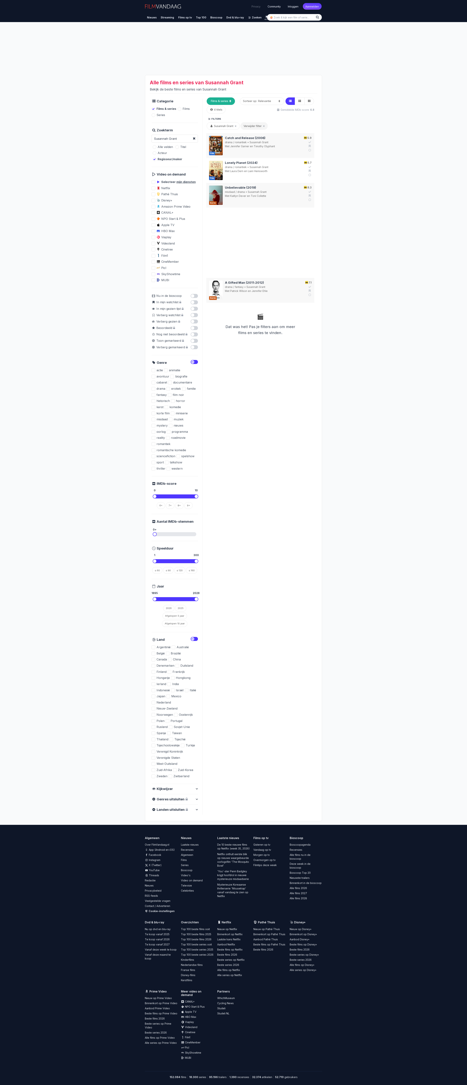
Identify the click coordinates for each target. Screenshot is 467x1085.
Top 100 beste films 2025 (196, 934)
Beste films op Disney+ (303, 944)
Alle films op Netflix (228, 970)
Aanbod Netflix (226, 944)
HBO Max (190, 1016)
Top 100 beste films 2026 (196, 939)
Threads (153, 875)
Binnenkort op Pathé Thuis (269, 934)
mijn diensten (186, 182)
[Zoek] (318, 17)
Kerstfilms (186, 980)
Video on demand (192, 880)
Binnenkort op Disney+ (303, 934)
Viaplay (189, 1022)
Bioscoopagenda (300, 844)
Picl (186, 1047)
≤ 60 (157, 570)
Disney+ (300, 922)
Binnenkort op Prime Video (161, 1003)
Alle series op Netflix (229, 975)
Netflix (226, 922)
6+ (161, 505)
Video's (185, 875)
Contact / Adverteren (157, 905)
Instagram (154, 860)
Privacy (256, 6)
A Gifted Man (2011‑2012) (244, 282)
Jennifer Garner (239, 146)
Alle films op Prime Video (160, 1037)
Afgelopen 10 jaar (175, 623)
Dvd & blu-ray (154, 922)
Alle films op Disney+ (302, 964)
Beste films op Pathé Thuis (269, 944)
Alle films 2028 (298, 898)
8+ (179, 505)
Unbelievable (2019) (240, 187)
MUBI (187, 1057)
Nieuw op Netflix (227, 929)
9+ (188, 505)
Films (184, 860)
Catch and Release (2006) (245, 138)
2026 (169, 608)
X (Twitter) (155, 865)
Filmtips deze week (265, 865)
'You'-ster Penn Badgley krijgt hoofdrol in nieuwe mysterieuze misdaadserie (233, 875)
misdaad (230, 191)
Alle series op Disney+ (303, 970)
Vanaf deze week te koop (161, 949)
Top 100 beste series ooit (196, 944)
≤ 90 (168, 570)
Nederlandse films (192, 964)
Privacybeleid (153, 890)
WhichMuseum (226, 998)
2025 (181, 608)
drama (228, 142)
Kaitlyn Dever (238, 195)
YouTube (154, 870)
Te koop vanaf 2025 (157, 934)
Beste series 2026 (228, 964)
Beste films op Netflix (230, 949)
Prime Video (158, 991)
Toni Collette (258, 195)
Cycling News (225, 1003)
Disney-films (188, 975)
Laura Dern (236, 171)
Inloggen (293, 6)
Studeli (221, 1008)
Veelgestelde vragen (157, 900)
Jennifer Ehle (260, 290)
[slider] (155, 496)
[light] (266, 16)
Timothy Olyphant (264, 146)
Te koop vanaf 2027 (157, 944)
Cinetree (189, 1032)
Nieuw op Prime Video (158, 998)
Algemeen (187, 854)
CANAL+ (189, 1001)
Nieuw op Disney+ (301, 929)
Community (274, 6)
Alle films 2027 (298, 893)
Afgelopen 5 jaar (174, 615)
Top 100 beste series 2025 (197, 949)
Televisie (186, 885)
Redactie (150, 880)
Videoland (190, 1027)
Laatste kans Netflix (229, 939)
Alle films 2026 (298, 888)
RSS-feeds (151, 895)
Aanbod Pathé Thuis (265, 939)
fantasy (239, 286)
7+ (170, 505)
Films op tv (261, 838)
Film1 (187, 1037)
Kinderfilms (187, 959)
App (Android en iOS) (161, 849)
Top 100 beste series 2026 (197, 954)
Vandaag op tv (262, 849)
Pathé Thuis (266, 922)
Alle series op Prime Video (161, 1042)
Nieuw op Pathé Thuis (266, 929)
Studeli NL (223, 1013)
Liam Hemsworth (257, 171)
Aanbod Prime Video (157, 1008)
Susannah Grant (259, 142)
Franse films (188, 970)
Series (185, 865)
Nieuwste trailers (300, 877)
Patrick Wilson (238, 290)
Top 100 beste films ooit (195, 929)
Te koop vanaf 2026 (157, 939)
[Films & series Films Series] (221, 101)
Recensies (187, 849)
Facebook (154, 854)
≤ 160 (192, 570)
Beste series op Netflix (231, 959)
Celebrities (187, 890)
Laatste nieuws (190, 844)
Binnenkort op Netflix (230, 934)
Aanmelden (312, 6)
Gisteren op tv (261, 844)
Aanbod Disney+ (300, 939)
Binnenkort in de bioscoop (306, 882)
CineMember (192, 1042)
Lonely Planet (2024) (241, 163)
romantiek (241, 142)
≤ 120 (180, 570)
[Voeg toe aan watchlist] (309, 146)
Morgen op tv (261, 854)
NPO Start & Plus (194, 1006)
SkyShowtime (192, 1052)
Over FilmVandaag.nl (157, 844)
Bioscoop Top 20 (300, 872)
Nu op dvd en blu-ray (158, 929)
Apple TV (190, 1011)
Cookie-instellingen (161, 911)
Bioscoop (186, 870)
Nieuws (149, 885)
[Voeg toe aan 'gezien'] (309, 142)
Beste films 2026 (227, 954)
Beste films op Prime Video (161, 1013)
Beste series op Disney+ (304, 954)
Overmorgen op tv (264, 860)
